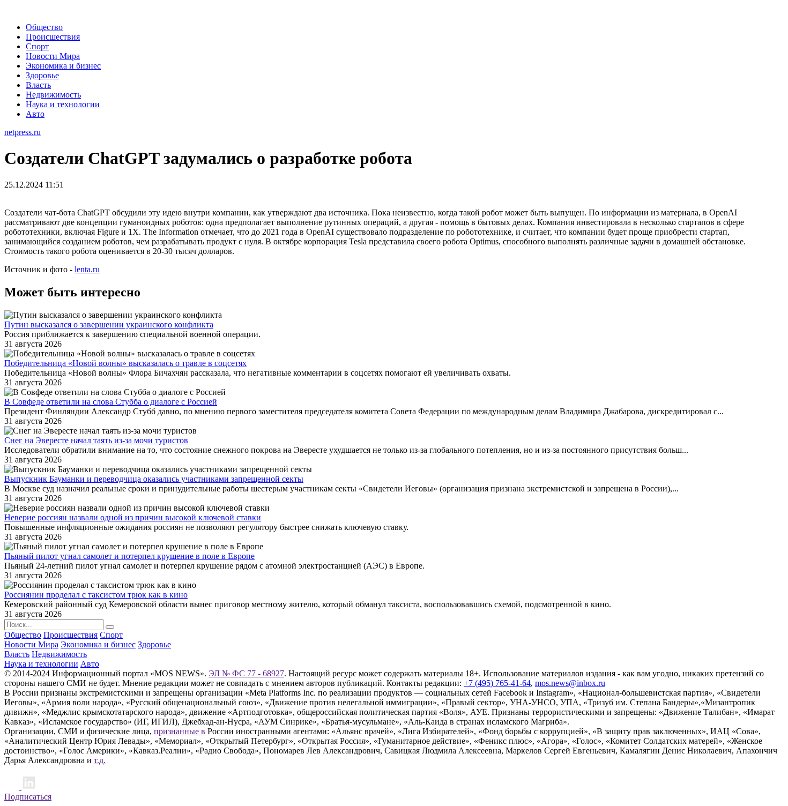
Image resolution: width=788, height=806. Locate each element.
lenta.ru (87, 269)
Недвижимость (53, 94)
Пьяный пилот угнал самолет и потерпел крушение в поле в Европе (129, 556)
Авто (35, 113)
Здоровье (42, 75)
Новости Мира (53, 56)
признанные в (179, 731)
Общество (44, 27)
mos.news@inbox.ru (570, 683)
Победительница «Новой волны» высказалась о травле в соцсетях (125, 363)
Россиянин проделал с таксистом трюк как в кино (96, 594)
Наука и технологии (63, 104)
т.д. (100, 760)
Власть (38, 84)
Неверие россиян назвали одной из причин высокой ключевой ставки (132, 517)
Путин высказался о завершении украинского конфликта (108, 324)
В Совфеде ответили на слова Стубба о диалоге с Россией (110, 401)
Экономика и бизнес (63, 65)
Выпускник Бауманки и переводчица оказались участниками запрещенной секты (153, 478)
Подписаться (27, 796)
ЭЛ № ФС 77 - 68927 (246, 673)
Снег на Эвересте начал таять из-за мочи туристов (96, 440)
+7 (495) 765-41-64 (497, 683)
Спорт (37, 46)
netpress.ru (22, 132)
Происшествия (53, 36)
